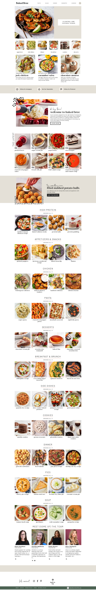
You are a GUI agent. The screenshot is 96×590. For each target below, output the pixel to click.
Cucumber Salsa (46, 75)
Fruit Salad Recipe (55, 170)
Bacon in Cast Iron (73, 378)
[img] (34, 581)
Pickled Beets (19, 150)
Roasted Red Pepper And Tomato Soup (72, 170)
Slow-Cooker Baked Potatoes (39, 408)
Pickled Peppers (22, 261)
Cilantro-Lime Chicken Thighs (68, 22)
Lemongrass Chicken (23, 290)
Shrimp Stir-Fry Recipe (73, 466)
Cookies (65, 52)
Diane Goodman (20, 546)
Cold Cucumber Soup (56, 522)
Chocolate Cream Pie (23, 349)
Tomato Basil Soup (22, 522)
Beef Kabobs (39, 466)
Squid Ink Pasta (73, 320)
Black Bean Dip (56, 261)
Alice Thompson (70, 546)
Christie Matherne (38, 546)
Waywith (79, 588)
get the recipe (53, 195)
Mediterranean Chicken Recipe (22, 232)
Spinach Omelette (56, 378)
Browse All (47, 213)
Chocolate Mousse (70, 75)
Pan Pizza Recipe (56, 466)
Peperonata (53, 150)
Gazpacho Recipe (73, 522)
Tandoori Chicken (56, 290)
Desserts (76, 52)
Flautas (73, 261)
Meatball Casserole (56, 320)
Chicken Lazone (73, 290)
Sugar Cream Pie (37, 150)
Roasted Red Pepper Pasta (39, 320)
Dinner (42, 52)
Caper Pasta (22, 320)
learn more (55, 123)
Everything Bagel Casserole (40, 379)
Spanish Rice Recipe (22, 408)
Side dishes (31, 52)
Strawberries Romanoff (39, 350)
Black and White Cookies (73, 438)
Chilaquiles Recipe (22, 378)
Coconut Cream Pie (73, 494)
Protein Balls (56, 232)
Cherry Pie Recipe (23, 494)
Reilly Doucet (53, 546)
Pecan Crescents (39, 437)
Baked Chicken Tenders (39, 291)
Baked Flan (56, 349)
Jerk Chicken (22, 75)
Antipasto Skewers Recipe (56, 408)
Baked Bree (22, 3)
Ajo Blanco (39, 522)
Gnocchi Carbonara (22, 466)
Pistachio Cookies (56, 437)
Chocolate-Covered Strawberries (73, 350)
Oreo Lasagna (69, 150)
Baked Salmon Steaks (39, 232)
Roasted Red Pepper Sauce (21, 170)
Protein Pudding (73, 232)
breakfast (53, 52)
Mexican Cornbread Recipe (39, 262)
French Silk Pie (37, 170)
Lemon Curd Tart (39, 494)
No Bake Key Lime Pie (56, 494)
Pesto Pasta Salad (73, 408)
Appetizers (20, 52)
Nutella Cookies (22, 437)
